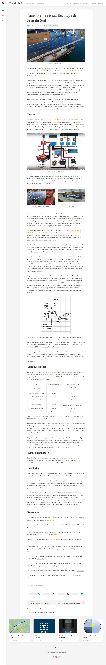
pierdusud (40, 25)
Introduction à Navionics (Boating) (41, 636)
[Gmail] (3, 15)
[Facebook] (3, 10)
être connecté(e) (37, 612)
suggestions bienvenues (52, 252)
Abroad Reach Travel (33, 181)
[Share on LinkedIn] (77, 594)
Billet (45, 25)
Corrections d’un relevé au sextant (90, 636)
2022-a (58, 122)
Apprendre (85, 3)
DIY (50, 25)
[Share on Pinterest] (63, 594)
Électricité (55, 25)
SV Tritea (71, 221)
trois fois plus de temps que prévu (67, 458)
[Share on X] (34, 594)
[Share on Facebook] (49, 594)
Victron (44, 372)
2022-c (78, 122)
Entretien (94, 3)
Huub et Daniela (58, 178)
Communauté (76, 3)
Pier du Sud (15, 3)
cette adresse (50, 520)
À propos (69, 3)
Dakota (49, 372)
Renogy (55, 372)
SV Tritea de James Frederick (54, 120)
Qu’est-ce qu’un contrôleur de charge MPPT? (67, 636)
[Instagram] (3, 20)
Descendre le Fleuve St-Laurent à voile (19, 636)
